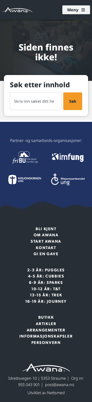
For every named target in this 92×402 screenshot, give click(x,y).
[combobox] (35, 101)
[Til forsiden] (24, 157)
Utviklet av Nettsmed (46, 392)
